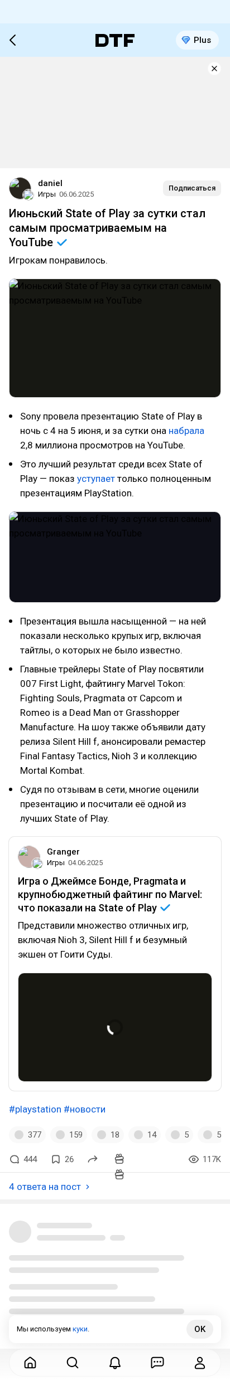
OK (199, 1329)
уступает (96, 478)
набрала (186, 430)
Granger (63, 852)
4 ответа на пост (45, 1186)
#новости (85, 1109)
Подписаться (192, 188)
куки (80, 1329)
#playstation (35, 1109)
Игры (47, 194)
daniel (50, 183)
